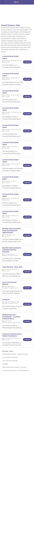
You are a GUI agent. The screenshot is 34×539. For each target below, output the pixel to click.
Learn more (27, 62)
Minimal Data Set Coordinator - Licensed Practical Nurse (11, 317)
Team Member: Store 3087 (12, 267)
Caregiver (6, 299)
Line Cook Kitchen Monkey (10, 360)
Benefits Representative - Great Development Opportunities (12, 230)
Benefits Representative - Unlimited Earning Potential (12, 250)
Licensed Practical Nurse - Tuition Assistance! (12, 335)
